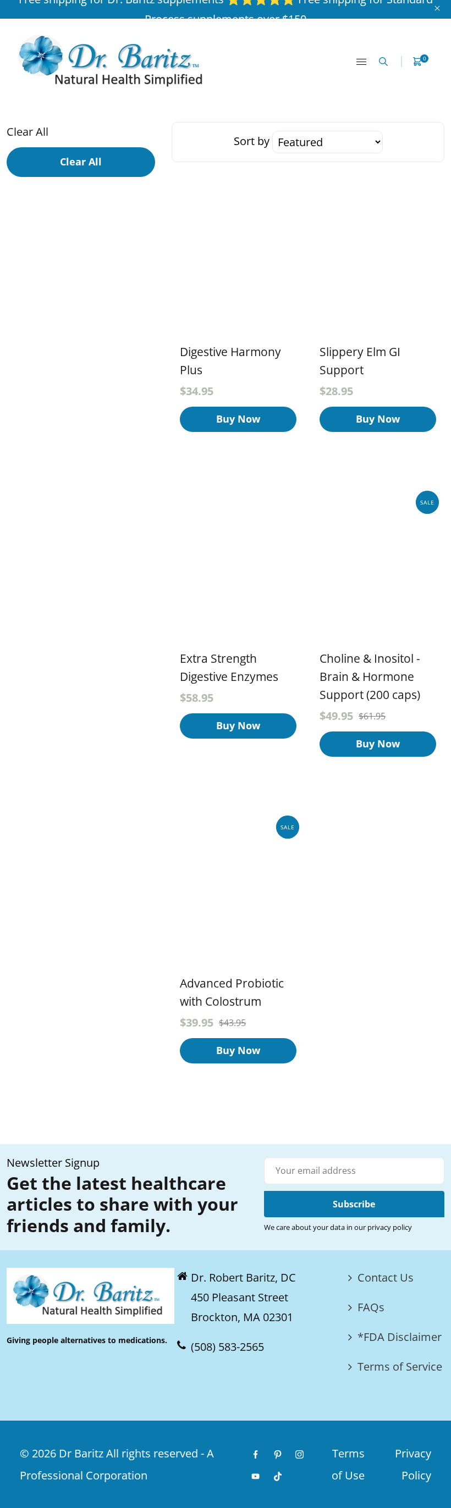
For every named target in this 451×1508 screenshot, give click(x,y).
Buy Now (238, 418)
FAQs (371, 1307)
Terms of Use (348, 1464)
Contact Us (386, 1277)
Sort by (253, 141)
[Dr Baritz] (114, 60)
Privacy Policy (413, 1464)
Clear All (27, 131)
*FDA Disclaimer (400, 1336)
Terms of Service (400, 1366)
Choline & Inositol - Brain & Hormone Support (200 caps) (370, 676)
